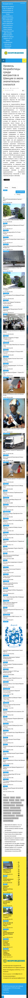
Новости (6, 230)
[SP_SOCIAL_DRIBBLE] (18, 877)
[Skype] (18, 881)
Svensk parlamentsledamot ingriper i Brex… (8, 879)
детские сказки (16, 813)
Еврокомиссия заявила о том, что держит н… (7, 871)
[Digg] (19, 879)
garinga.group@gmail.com (18, 978)
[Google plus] (18, 868)
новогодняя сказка (15, 808)
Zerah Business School (9, 805)
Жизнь (5, 190)
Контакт (23, 3)
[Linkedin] (18, 871)
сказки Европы (7, 813)
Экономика (6, 433)
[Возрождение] (14, 53)
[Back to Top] (3, 997)
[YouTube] (18, 870)
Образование (7, 204)
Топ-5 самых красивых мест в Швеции (13, 597)
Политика (6, 251)
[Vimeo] (18, 883)
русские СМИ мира (8, 820)
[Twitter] (18, 866)
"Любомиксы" (19, 815)
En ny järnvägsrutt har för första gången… (8, 924)
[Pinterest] (18, 873)
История (6, 621)
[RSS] (18, 862)
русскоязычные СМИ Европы (11, 818)
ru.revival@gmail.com (17, 974)
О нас (21, 3)
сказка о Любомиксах (9, 815)
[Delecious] (18, 885)
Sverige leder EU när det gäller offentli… (13, 219)
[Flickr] (18, 875)
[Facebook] (18, 864)
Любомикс (6, 808)
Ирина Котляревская (16, 802)
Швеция (5, 588)
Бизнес (5, 662)
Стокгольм (6, 797)
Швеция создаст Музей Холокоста (12, 678)
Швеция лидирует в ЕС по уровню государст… (8, 916)
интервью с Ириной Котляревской (12, 810)
